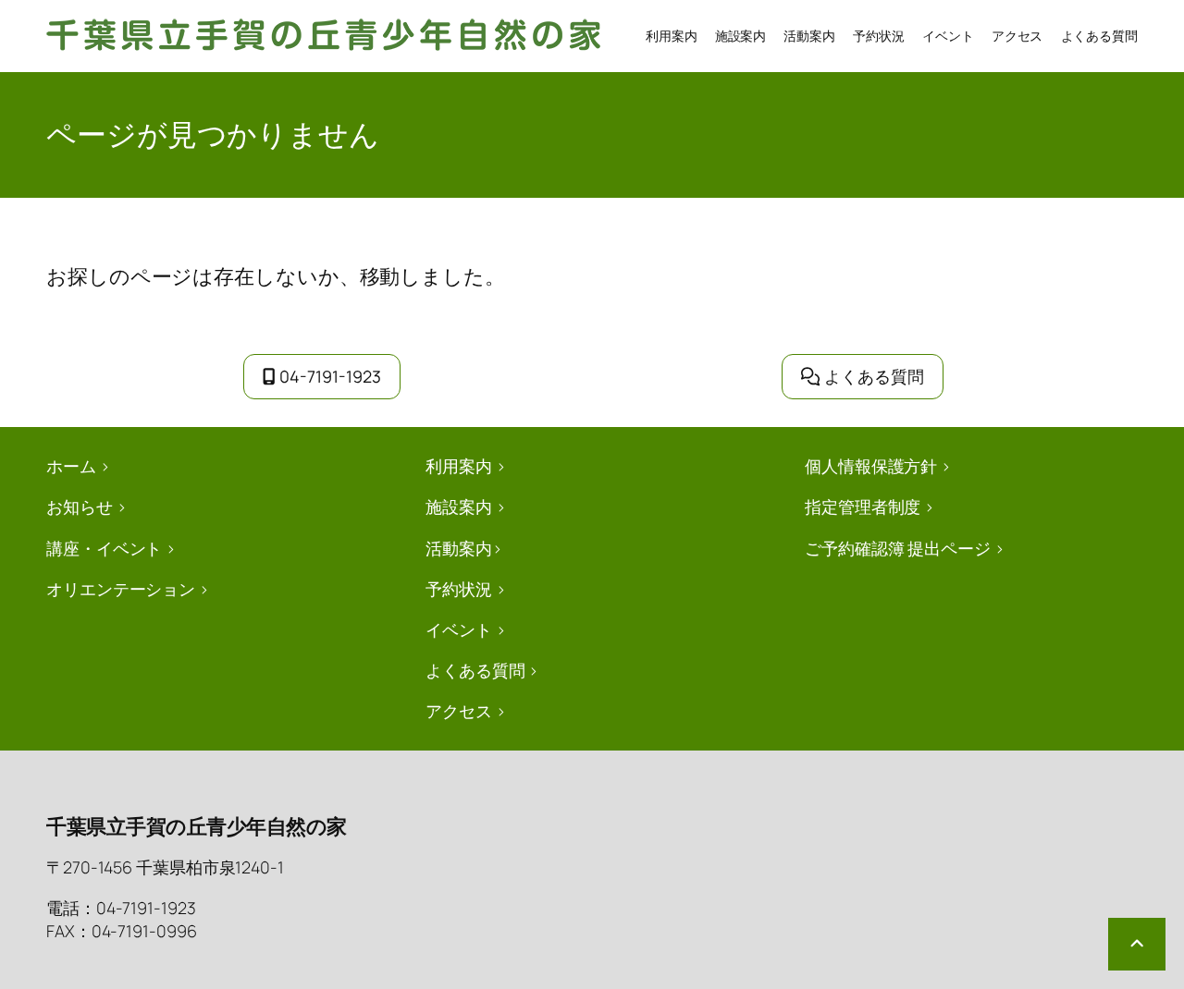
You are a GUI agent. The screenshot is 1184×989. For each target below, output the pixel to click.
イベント (459, 629)
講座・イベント (104, 548)
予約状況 (459, 589)
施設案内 (459, 506)
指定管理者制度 (862, 506)
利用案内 (459, 466)
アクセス (459, 711)
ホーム (71, 466)
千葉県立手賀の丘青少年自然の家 (196, 826)
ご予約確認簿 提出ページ (898, 548)
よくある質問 (874, 376)
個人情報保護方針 (871, 466)
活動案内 (459, 548)
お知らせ (79, 506)
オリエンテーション (120, 589)
